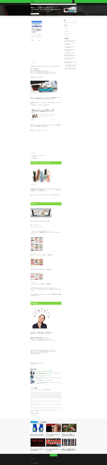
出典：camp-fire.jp (33, 93)
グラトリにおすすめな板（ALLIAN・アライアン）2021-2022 (53, 435)
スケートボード (67, 31)
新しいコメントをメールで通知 (35, 411)
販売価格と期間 (34, 158)
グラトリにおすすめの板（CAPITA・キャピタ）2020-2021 (53, 450)
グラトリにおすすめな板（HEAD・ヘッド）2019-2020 (43, 375)
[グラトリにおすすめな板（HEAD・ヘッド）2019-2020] (32, 377)
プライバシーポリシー (34, 458)
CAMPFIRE (51, 188)
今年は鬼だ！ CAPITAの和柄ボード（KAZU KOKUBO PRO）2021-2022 (68, 435)
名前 (31, 399)
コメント (32, 391)
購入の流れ (34, 156)
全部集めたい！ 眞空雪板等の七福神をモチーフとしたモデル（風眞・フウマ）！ (69, 450)
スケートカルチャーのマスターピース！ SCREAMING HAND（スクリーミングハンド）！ (70, 59)
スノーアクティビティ (68, 33)
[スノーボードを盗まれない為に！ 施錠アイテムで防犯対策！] (32, 372)
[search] (75, 4)
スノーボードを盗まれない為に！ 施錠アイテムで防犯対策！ (44, 371)
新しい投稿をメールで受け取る (35, 413)
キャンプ (66, 29)
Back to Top (53, 455)
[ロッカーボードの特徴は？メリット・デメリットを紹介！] (32, 382)
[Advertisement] (46, 52)
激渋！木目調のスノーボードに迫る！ (70, 52)
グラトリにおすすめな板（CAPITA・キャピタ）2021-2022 (38, 450)
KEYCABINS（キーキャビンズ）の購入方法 (38, 155)
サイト (31, 406)
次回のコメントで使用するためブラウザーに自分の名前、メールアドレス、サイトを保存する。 (43, 410)
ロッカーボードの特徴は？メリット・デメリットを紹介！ (43, 380)
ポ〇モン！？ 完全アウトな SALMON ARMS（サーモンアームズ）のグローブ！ (38, 435)
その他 (65, 27)
